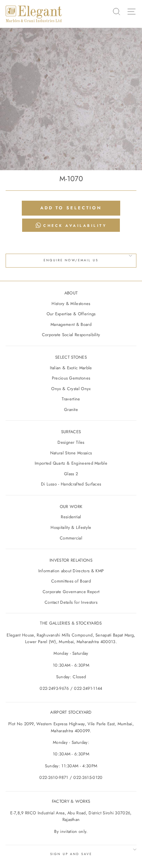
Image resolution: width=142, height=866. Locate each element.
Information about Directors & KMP (71, 571)
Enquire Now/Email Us (71, 260)
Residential (71, 517)
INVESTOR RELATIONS (71, 560)
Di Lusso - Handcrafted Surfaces (71, 484)
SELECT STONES (71, 357)
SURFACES (71, 432)
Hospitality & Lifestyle (71, 527)
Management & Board (71, 324)
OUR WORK (71, 506)
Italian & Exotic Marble (71, 368)
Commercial (71, 538)
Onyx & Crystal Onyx (70, 388)
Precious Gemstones (71, 378)
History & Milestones (71, 303)
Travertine (71, 399)
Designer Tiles (70, 442)
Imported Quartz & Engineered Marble (71, 463)
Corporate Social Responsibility (71, 334)
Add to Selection (71, 208)
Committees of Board (71, 581)
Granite (71, 409)
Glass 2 (71, 474)
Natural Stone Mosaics (71, 453)
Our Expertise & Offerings (71, 314)
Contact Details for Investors (71, 602)
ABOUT (71, 293)
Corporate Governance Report (71, 591)
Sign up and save (71, 854)
